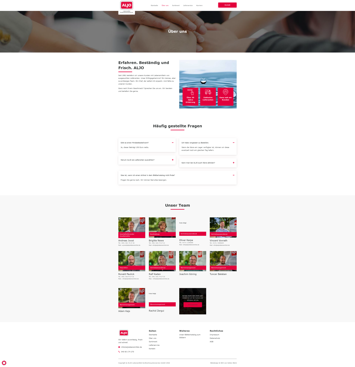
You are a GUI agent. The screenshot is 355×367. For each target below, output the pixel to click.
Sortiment (176, 5)
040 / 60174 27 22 (128, 276)
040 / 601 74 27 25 (158, 276)
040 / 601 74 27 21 (158, 243)
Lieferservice (188, 5)
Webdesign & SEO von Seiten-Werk (223, 363)
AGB (211, 342)
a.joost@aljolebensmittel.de (131, 245)
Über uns (165, 5)
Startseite (154, 5)
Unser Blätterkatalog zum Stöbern (190, 336)
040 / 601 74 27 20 (128, 243)
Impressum (214, 335)
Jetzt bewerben (193, 304)
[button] (4, 363)
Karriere (199, 5)
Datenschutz (215, 338)
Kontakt (227, 5)
